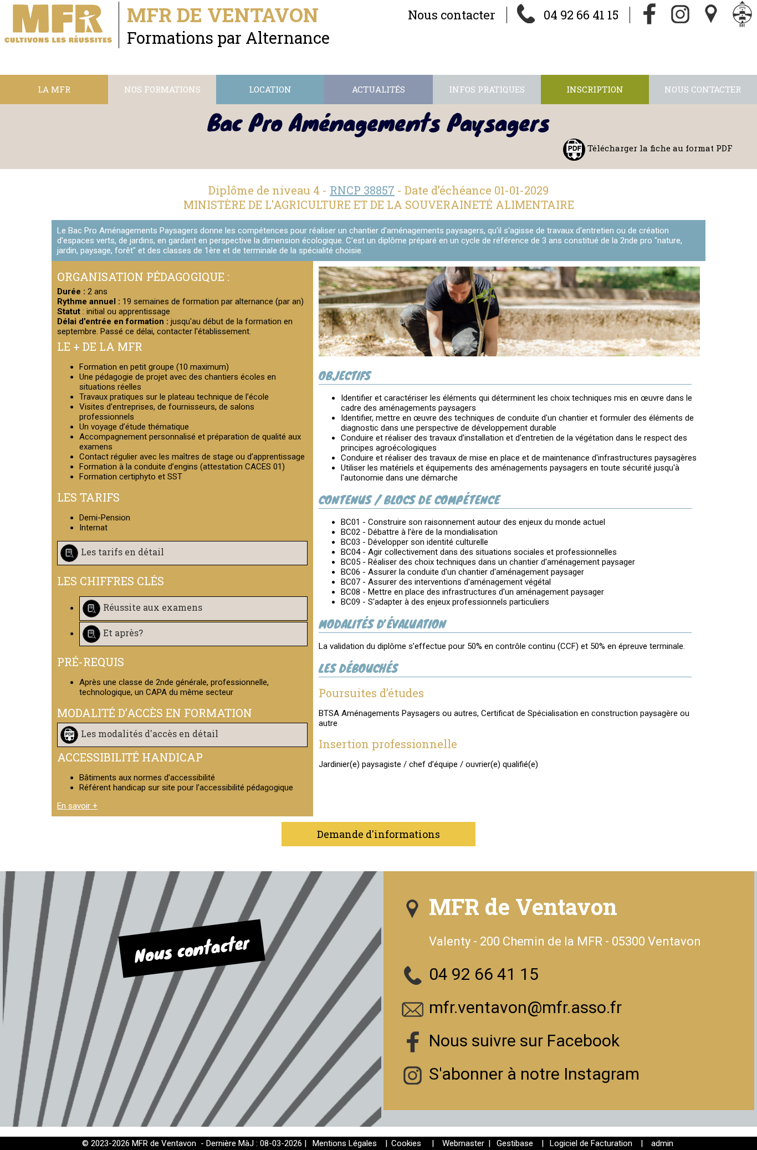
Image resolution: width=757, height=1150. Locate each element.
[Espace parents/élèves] (742, 15)
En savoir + (77, 806)
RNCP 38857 (362, 190)
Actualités (378, 89)
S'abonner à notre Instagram (534, 1073)
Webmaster (463, 1143)
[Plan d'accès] (711, 15)
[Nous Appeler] (526, 15)
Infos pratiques (487, 89)
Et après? (123, 632)
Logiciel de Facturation (591, 1143)
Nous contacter (451, 15)
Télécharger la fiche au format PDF (659, 148)
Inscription (594, 89)
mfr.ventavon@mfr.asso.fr (525, 1007)
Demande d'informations (378, 834)
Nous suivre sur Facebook (524, 1040)
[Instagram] (680, 15)
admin (662, 1143)
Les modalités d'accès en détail (149, 733)
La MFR (54, 89)
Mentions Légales (345, 1143)
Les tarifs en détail (122, 552)
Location (270, 89)
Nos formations (162, 89)
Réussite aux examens (152, 607)
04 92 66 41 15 (581, 15)
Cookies (406, 1143)
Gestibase (515, 1143)
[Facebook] (649, 15)
